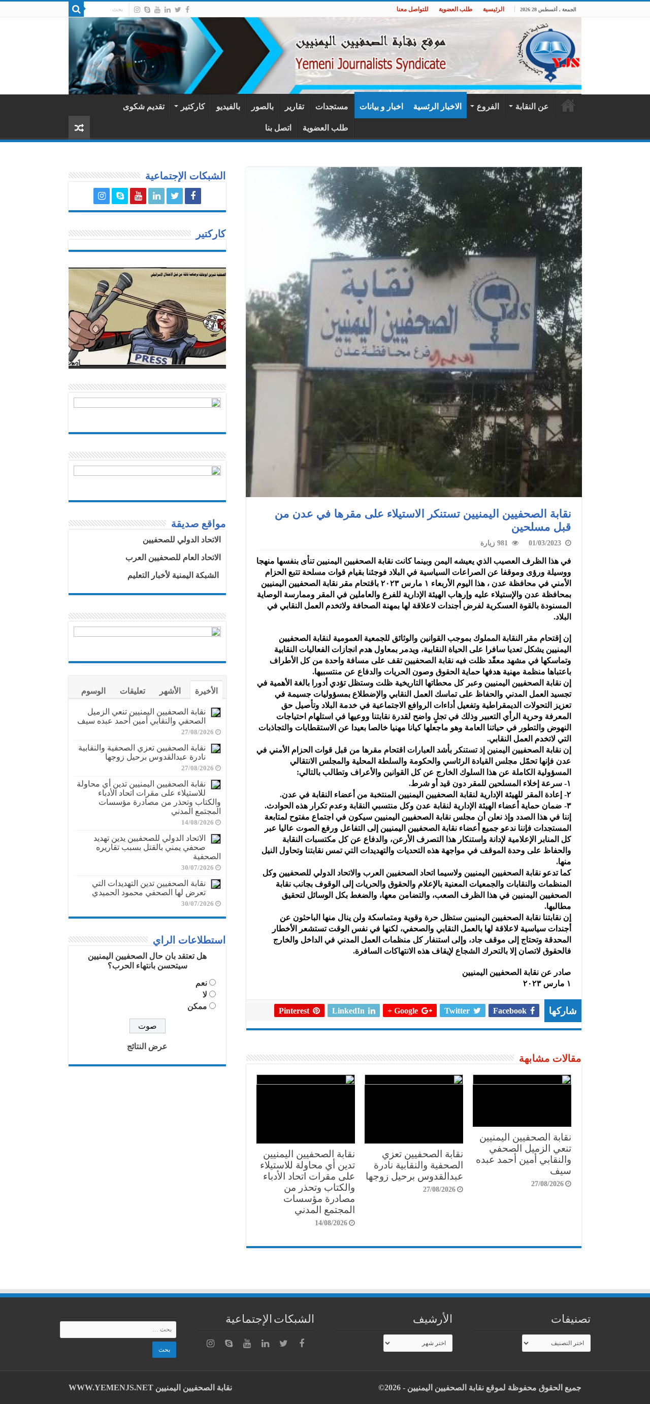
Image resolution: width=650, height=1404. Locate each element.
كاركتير (193, 106)
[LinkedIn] (168, 10)
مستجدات (331, 106)
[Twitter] (178, 10)
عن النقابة (532, 106)
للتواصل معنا (413, 9)
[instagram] (137, 10)
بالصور (262, 106)
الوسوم (93, 691)
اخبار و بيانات (381, 106)
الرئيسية (493, 9)
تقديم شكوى (144, 106)
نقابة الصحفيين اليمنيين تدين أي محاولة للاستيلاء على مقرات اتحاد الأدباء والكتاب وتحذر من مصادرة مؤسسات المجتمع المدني (307, 1182)
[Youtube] (157, 10)
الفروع (488, 106)
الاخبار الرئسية (437, 106)
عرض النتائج (147, 1046)
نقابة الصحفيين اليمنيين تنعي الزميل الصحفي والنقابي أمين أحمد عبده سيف (523, 1154)
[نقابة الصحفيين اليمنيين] (325, 55)
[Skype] (147, 10)
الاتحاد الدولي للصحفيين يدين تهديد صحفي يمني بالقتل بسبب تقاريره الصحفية (157, 847)
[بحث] (76, 9)
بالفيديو (228, 106)
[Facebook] (187, 10)
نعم (201, 982)
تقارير (294, 106)
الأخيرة (206, 691)
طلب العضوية (456, 9)
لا (205, 994)
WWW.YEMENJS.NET (111, 1387)
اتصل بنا (278, 127)
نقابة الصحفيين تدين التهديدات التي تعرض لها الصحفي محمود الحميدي (149, 888)
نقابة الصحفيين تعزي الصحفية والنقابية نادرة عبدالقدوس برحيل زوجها (414, 1165)
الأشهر (170, 691)
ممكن (197, 1006)
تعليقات (132, 691)
